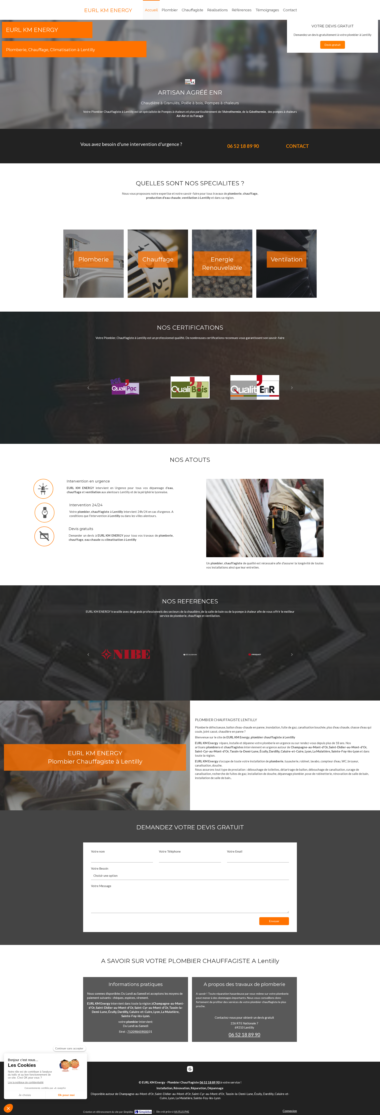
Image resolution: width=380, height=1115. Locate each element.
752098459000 (138, 1031)
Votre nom (98, 851)
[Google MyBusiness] (190, 1069)
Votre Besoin (99, 868)
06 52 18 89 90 (244, 1034)
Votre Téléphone (170, 851)
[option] (125, 387)
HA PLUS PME (181, 1111)
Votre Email (234, 851)
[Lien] (125, 387)
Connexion (290, 1111)
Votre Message (101, 886)
